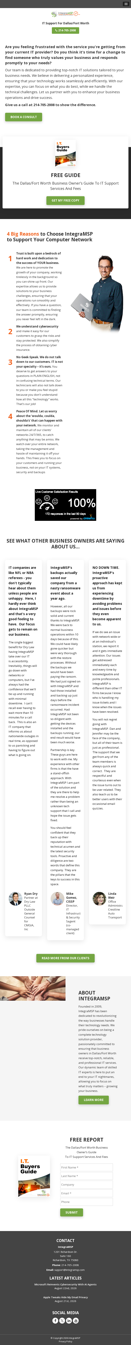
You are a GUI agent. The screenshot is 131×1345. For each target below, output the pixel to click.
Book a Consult (23, 117)
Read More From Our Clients (65, 958)
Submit (72, 1212)
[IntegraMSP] (65, 13)
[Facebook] (55, 1320)
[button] (126, 4)
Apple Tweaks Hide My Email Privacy (65, 1297)
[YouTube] (75, 1320)
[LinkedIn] (69, 1320)
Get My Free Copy (65, 200)
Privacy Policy (65, 1341)
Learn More (94, 1100)
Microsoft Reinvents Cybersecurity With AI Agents (65, 1284)
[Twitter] (62, 1320)
